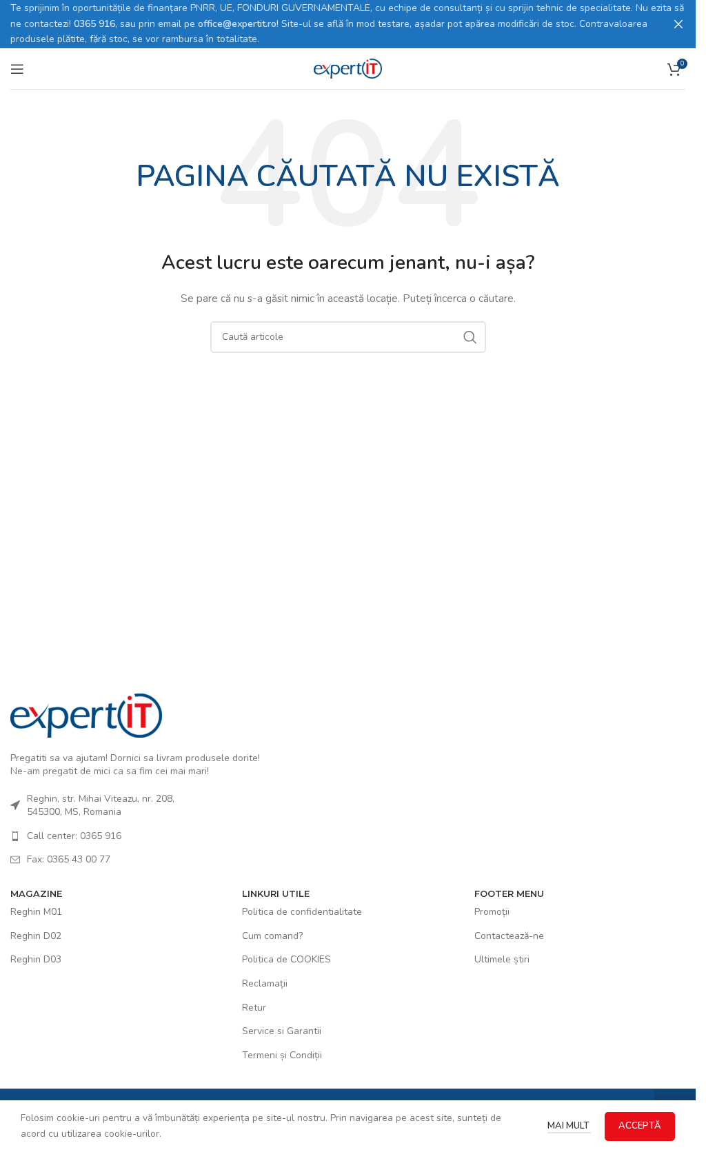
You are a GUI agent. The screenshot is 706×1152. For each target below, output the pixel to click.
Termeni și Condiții (282, 1055)
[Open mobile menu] (17, 69)
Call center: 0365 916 (74, 835)
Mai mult (569, 1126)
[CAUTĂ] (470, 337)
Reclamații (265, 983)
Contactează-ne (509, 935)
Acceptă (639, 1126)
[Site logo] (348, 67)
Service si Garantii (281, 1031)
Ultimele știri (502, 959)
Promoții (492, 911)
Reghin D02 (35, 935)
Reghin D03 (35, 959)
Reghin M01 (36, 911)
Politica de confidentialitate (302, 911)
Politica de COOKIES (286, 959)
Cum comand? (272, 935)
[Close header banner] (678, 24)
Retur (254, 1007)
